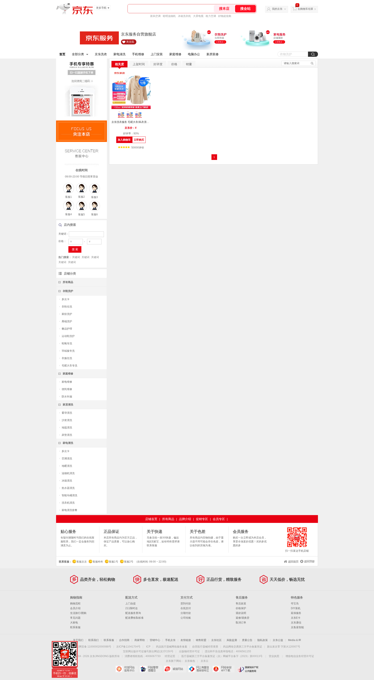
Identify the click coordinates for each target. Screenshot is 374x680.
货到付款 (186, 603)
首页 (62, 54)
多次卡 (65, 299)
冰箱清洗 (67, 480)
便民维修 (67, 389)
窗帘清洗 (67, 412)
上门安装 (157, 54)
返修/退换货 (242, 617)
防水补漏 (67, 396)
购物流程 (75, 603)
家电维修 (67, 381)
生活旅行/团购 (78, 613)
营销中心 (155, 640)
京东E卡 (295, 617)
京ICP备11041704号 (128, 646)
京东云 (204, 660)
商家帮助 (139, 640)
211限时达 (131, 608)
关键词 (76, 257)
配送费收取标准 (134, 617)
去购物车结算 (305, 8)
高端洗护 (67, 321)
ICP (148, 646)
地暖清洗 (67, 465)
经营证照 (170, 656)
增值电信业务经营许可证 (299, 656)
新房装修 (212, 54)
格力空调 (211, 16)
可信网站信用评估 (126, 668)
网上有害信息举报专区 (199, 668)
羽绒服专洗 (68, 350)
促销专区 (202, 519)
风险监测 (232, 640)
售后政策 (241, 603)
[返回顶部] (306, 561)
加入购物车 (124, 139)
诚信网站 (175, 668)
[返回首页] (290, 561)
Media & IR (294, 640)
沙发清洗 (67, 420)
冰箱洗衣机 (184, 16)
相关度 (119, 64)
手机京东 (170, 640)
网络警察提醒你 (151, 668)
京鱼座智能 (297, 627)
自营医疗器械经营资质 (205, 646)
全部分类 (78, 54)
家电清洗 (119, 54)
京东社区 (216, 640)
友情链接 (186, 640)
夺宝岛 (295, 603)
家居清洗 (68, 404)
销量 (189, 64)
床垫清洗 (67, 434)
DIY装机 (295, 608)
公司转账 (186, 617)
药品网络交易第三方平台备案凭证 (242, 646)
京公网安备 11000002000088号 (92, 646)
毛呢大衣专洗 (69, 365)
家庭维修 (175, 54)
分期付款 (186, 613)
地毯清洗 (67, 427)
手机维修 (138, 54)
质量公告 (247, 640)
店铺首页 (151, 519)
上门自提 (130, 603)
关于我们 (78, 640)
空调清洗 (67, 458)
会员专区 (219, 519)
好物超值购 (224, 16)
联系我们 (93, 640)
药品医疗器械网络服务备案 (171, 646)
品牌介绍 (185, 519)
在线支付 (186, 608)
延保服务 (296, 613)
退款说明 (241, 613)
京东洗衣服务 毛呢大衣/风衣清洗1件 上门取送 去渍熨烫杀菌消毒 (131, 122)
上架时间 (139, 64)
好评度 (158, 64)
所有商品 (68, 282)
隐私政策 (262, 640)
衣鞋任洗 (67, 306)
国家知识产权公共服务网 (248, 668)
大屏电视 (198, 16)
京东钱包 (190, 660)
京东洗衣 (101, 54)
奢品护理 (67, 328)
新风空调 (155, 16)
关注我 (130, 41)
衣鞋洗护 (68, 291)
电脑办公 (194, 54)
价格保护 (241, 608)
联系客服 (75, 627)
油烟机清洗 (68, 473)
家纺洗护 (67, 314)
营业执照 (274, 656)
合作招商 (124, 640)
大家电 (74, 622)
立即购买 (139, 139)
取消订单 (241, 622)
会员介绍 (75, 608)
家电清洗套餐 (69, 510)
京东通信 (296, 622)
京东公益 (278, 640)
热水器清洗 (68, 488)
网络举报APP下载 (223, 668)
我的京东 (277, 8)
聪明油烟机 (169, 16)
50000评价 (137, 147)
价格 (174, 64)
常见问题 (75, 617)
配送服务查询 (133, 613)
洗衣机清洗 (68, 502)
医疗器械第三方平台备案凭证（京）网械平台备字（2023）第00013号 (222, 656)
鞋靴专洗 (67, 343)
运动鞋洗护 (68, 336)
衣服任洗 (67, 358)
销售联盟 (201, 640)
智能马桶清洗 (69, 495)
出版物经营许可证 (189, 651)
